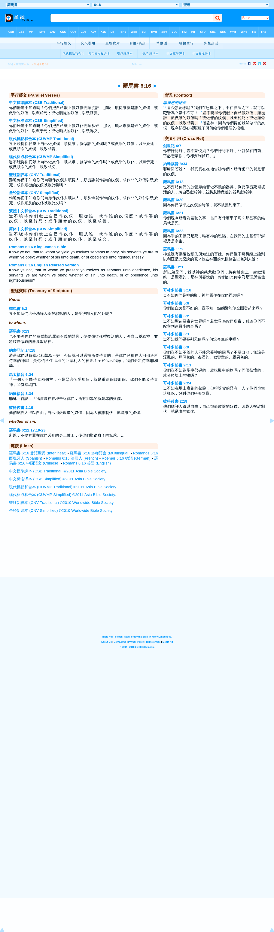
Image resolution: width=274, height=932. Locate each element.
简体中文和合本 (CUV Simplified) (38, 229)
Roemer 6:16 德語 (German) (126, 458)
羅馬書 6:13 (19, 331)
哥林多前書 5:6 (176, 303)
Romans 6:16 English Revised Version (44, 265)
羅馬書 (20, 64)
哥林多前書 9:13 (177, 365)
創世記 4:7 (172, 146)
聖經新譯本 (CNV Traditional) (35, 175)
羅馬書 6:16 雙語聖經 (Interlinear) (37, 453)
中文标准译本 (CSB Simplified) (36, 120)
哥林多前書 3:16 (177, 290)
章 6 (29, 64)
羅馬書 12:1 (173, 267)
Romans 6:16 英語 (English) (87, 463)
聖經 (10, 64)
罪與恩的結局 (174, 102)
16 (201, 112)
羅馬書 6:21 (173, 213)
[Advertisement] (137, 550)
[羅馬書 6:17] (268, 430)
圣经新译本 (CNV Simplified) (34, 193)
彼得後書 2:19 (21, 407)
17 (201, 122)
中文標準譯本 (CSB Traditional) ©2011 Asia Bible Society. (58, 471)
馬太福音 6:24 (21, 374)
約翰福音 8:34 (21, 393)
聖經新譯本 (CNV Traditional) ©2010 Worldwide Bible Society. (62, 502)
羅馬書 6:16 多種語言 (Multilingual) (99, 453)
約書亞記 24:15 (22, 350)
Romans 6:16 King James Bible (37, 247)
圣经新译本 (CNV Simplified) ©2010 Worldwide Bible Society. (61, 510)
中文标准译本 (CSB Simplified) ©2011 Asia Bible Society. (57, 479)
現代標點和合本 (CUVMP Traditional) (41, 139)
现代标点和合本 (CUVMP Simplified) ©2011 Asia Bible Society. (62, 495)
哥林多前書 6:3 (176, 334)
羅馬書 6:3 (18, 308)
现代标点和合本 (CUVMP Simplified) (41, 157)
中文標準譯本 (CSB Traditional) (36, 102)
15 (164, 107)
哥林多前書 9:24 (177, 383)
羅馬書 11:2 (173, 249)
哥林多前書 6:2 (176, 316)
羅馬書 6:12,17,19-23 (27, 430)
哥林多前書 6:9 (176, 347)
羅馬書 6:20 (173, 200)
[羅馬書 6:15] (5, 430)
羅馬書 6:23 (173, 231)
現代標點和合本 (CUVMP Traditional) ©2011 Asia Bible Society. (63, 487)
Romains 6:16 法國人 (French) (72, 458)
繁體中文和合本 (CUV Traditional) (38, 211)
